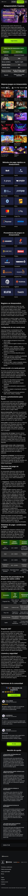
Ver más (14, 743)
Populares (3, 87)
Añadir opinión (14, 695)
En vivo (9, 88)
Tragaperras (22, 87)
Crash (15, 87)
